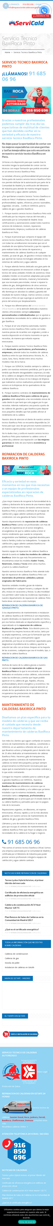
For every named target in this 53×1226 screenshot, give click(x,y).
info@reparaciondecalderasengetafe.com (26, 7)
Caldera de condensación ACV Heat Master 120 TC (24, 1190)
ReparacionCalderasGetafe (21, 886)
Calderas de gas (12, 958)
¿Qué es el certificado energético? (22, 929)
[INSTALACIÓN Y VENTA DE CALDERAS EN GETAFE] (26, 1034)
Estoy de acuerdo (27, 1222)
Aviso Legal (42, 1071)
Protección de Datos (11, 1086)
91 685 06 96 (23, 842)
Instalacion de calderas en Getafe (19, 967)
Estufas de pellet (12, 963)
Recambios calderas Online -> (15, 1126)
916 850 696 (28, 4)
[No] (49, 1216)
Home (7, 52)
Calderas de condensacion (16, 953)
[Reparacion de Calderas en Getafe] (26, 22)
